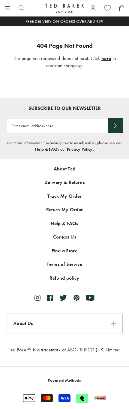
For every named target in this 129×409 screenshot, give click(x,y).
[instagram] (37, 298)
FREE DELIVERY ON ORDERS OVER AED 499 (65, 21)
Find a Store (64, 251)
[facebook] (50, 298)
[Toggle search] (21, 8)
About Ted (65, 169)
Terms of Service (64, 264)
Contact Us (64, 237)
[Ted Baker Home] (64, 8)
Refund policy (64, 278)
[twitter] (63, 298)
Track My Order (64, 196)
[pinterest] (77, 298)
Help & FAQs (47, 149)
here (106, 58)
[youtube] (90, 298)
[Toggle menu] (7, 8)
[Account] (93, 8)
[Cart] (122, 8)
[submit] (115, 125)
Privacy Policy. (80, 149)
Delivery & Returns (64, 182)
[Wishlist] (107, 8)
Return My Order (64, 209)
